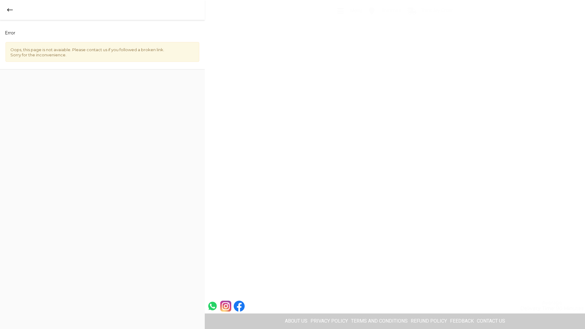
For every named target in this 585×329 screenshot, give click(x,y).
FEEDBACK (462, 321)
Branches (390, 10)
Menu (355, 10)
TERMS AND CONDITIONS (379, 321)
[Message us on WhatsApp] (212, 306)
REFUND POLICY (429, 321)
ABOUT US (296, 321)
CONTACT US (491, 321)
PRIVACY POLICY (329, 321)
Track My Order (436, 10)
